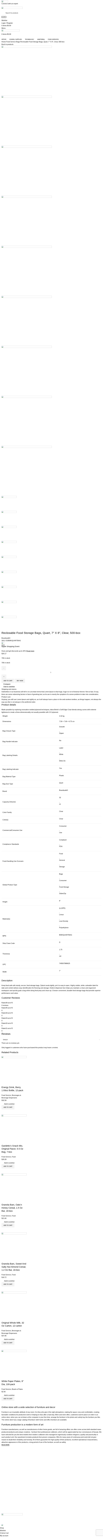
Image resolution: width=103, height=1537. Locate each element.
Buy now (20, 680)
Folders (4, 1493)
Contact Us (5, 1460)
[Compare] (4, 1403)
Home (4, 42)
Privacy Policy (6, 1470)
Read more (30, 651)
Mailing (4, 1496)
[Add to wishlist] (4, 1377)
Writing (4, 1489)
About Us (4, 1457)
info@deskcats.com (8, 1508)
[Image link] (12, 1515)
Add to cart (8, 680)
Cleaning (4, 1486)
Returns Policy (6, 1474)
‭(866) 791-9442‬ (6, 1511)
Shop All (4, 1499)
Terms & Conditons (8, 1467)
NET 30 (4, 1464)
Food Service (11, 42)
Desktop (4, 1482)
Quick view (9, 1403)
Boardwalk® (6, 638)
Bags (18, 42)
